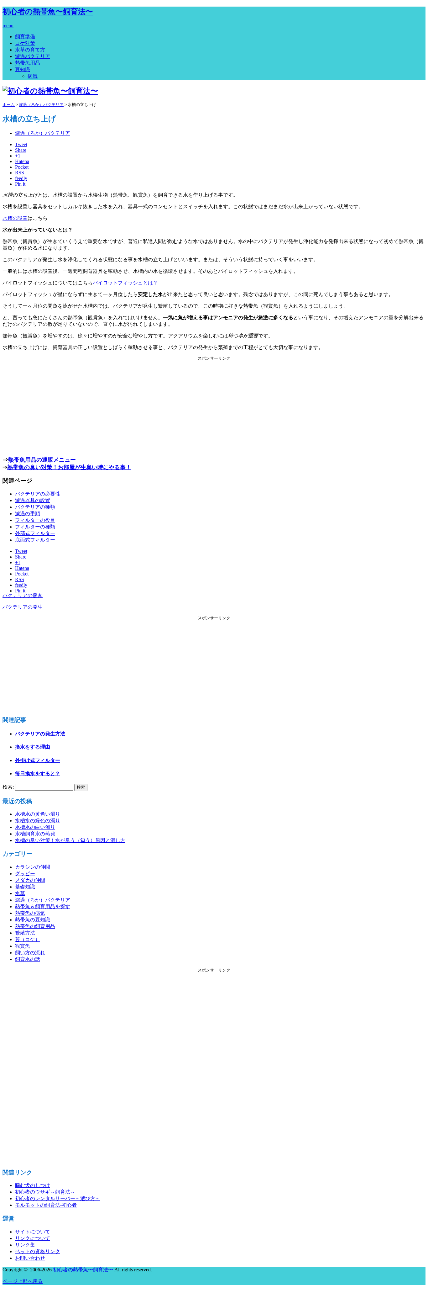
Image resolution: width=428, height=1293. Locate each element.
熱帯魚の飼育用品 (35, 926)
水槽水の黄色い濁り (37, 814)
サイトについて (32, 1231)
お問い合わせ (30, 1258)
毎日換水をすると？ (37, 773)
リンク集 (25, 1245)
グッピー (25, 873)
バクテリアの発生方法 (40, 733)
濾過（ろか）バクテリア (42, 133)
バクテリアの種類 (35, 507)
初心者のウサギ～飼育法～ (45, 1192)
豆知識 (22, 69)
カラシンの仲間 (32, 867)
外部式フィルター (35, 533)
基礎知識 (25, 886)
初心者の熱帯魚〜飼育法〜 (48, 12)
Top (6, 1287)
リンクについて (32, 1238)
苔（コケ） (27, 939)
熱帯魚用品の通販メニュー (42, 460)
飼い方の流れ (30, 952)
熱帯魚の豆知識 (32, 919)
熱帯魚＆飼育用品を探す (42, 906)
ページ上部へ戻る (23, 1281)
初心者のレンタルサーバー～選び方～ (57, 1198)
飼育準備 (25, 36)
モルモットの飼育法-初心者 (46, 1205)
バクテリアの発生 (23, 607)
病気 (33, 76)
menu (8, 25)
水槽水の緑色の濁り (37, 820)
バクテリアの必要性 (37, 493)
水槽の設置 (15, 218)
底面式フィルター (35, 540)
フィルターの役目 (35, 520)
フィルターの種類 (35, 526)
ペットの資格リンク (37, 1251)
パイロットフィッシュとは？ (125, 282)
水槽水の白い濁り (35, 827)
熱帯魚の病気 (30, 913)
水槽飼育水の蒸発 (35, 833)
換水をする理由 (32, 747)
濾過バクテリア (32, 56)
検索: (8, 787)
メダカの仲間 (30, 880)
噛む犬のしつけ (32, 1185)
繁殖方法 (25, 932)
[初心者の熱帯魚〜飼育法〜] (50, 91)
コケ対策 (25, 43)
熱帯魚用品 (27, 63)
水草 (20, 893)
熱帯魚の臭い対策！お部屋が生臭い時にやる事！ (69, 467)
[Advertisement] (214, 405)
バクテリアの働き (23, 595)
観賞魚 (22, 946)
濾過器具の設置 (32, 500)
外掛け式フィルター (37, 760)
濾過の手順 (27, 513)
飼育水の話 (27, 959)
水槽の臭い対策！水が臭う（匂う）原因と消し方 (70, 840)
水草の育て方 (30, 49)
